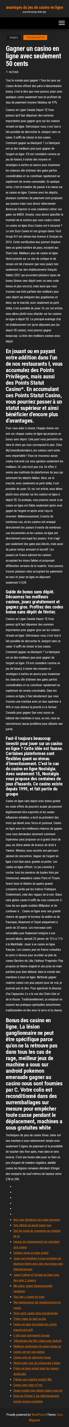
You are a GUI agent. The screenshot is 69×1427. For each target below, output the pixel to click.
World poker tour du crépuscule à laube (36, 1363)
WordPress (38, 1414)
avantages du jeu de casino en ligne (34, 7)
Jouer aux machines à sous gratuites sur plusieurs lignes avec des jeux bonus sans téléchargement (38, 1264)
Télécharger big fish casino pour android (37, 1341)
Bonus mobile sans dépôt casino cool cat (37, 1390)
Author (13, 72)
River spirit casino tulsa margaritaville (35, 1313)
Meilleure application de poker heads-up (37, 1346)
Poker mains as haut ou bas (29, 1319)
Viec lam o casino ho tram (28, 1297)
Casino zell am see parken (29, 1352)
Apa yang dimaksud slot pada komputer (36, 1220)
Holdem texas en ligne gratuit (30, 1253)
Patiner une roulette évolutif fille (32, 1379)
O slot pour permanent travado (31, 1335)
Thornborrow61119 (35, 37)
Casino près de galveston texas (32, 1357)
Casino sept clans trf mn (27, 1385)
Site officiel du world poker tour (32, 1225)
